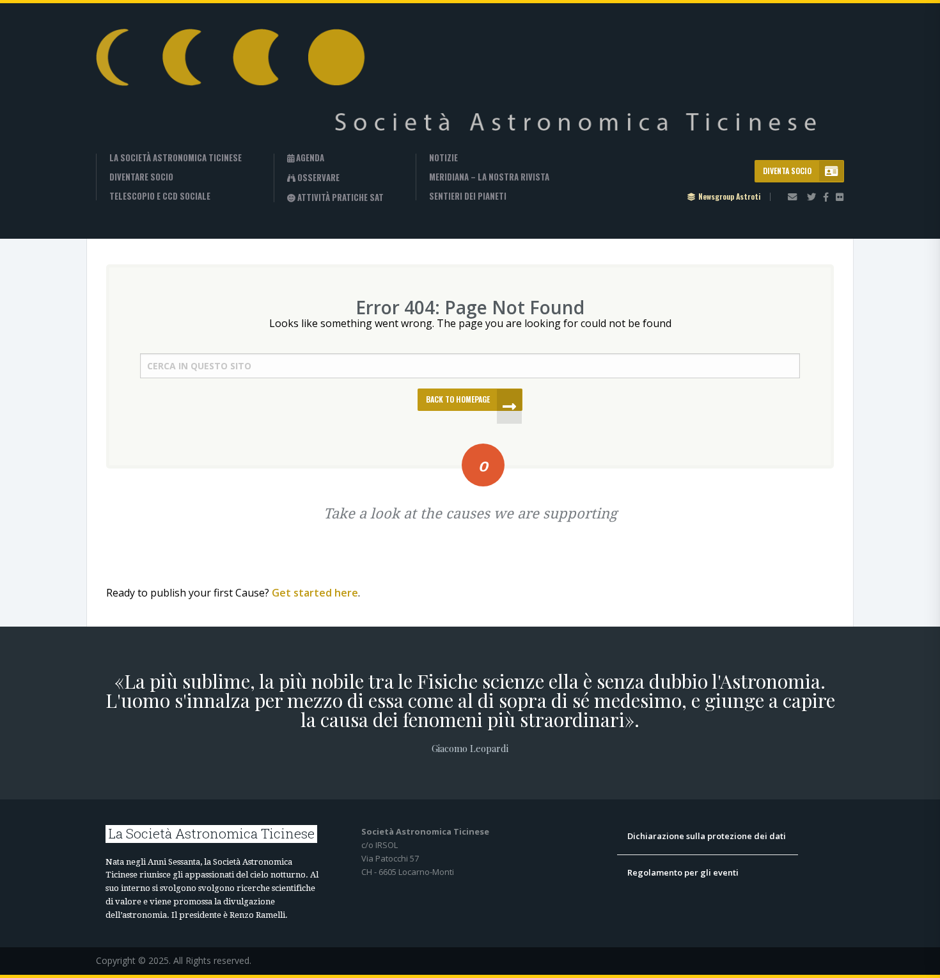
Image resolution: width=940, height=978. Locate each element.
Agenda (309, 158)
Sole (315, 234)
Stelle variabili (338, 197)
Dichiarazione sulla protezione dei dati (707, 836)
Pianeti (320, 216)
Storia (142, 158)
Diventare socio (141, 177)
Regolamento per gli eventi (683, 872)
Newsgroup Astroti (729, 197)
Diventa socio (787, 170)
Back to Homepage (458, 399)
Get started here (315, 593)
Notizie (443, 158)
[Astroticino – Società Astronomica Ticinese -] (466, 91)
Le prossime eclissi (346, 177)
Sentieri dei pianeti (467, 196)
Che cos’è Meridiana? (490, 177)
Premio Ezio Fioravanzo (175, 213)
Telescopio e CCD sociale (159, 196)
